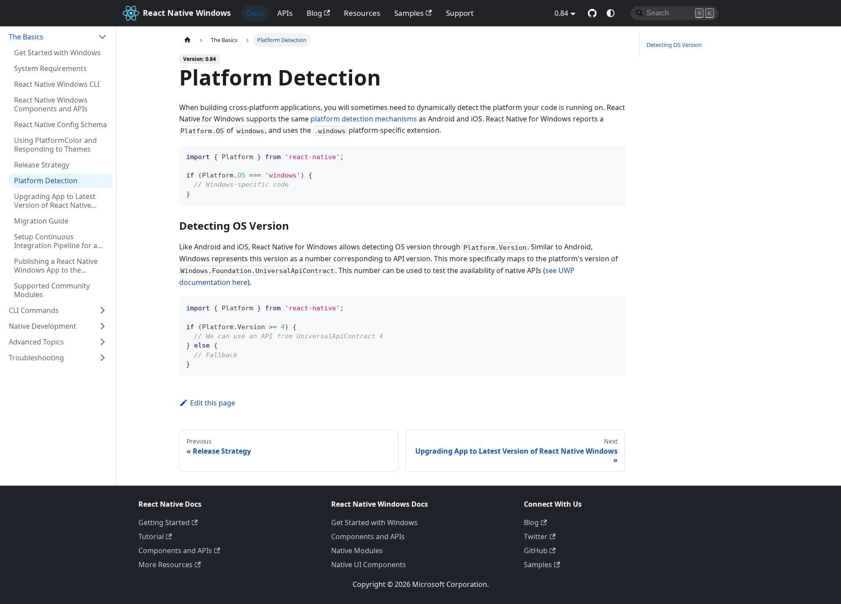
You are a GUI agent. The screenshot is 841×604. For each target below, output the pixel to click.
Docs (255, 13)
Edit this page (212, 403)
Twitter (536, 536)
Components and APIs (175, 550)
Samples (409, 13)
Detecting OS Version (674, 45)
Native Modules (357, 550)
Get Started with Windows (374, 522)
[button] (58, 37)
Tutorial (151, 536)
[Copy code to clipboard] (614, 156)
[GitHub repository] (592, 13)
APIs (285, 13)
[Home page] (187, 40)
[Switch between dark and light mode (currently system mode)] (611, 13)
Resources (362, 13)
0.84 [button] (561, 13)
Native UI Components (368, 564)
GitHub (536, 550)
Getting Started (164, 522)
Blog (314, 13)
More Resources (165, 564)
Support (460, 13)
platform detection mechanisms (364, 119)
